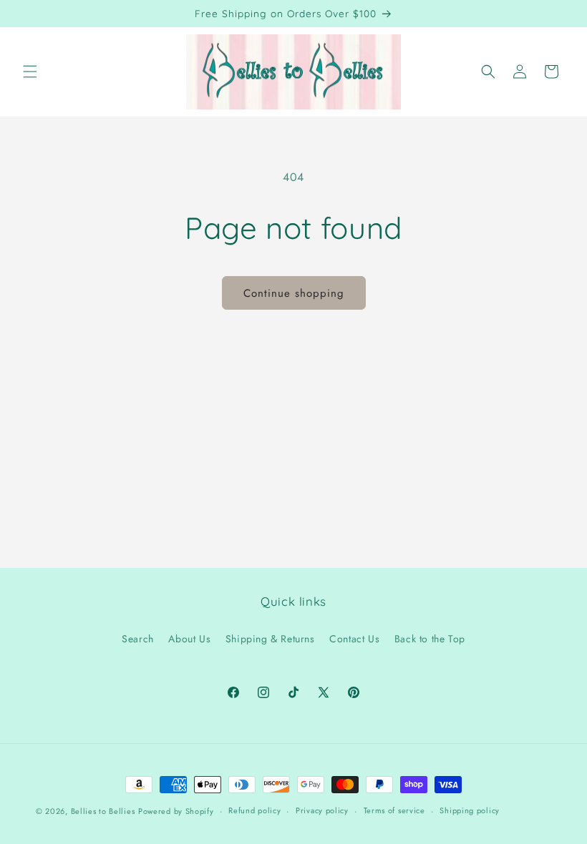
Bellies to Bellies (103, 811)
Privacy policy (322, 810)
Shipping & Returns (270, 639)
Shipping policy (470, 810)
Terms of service (394, 810)
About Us (189, 639)
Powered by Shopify (176, 811)
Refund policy (254, 810)
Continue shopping (293, 293)
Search (138, 639)
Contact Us (354, 639)
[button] (30, 71)
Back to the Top (429, 639)
